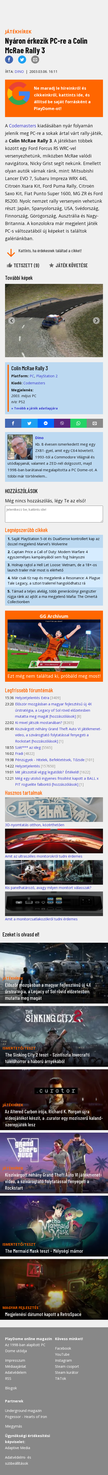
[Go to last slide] (11, 320)
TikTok (60, 1378)
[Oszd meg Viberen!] (62, 423)
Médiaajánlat (15, 1366)
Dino (19, 71)
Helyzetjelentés (27, 766)
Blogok (11, 1388)
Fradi (19, 753)
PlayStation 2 (47, 376)
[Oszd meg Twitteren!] (22, 60)
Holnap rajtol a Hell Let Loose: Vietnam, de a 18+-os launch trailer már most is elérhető (52, 567)
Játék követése (71, 265)
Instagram (63, 1360)
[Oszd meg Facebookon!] (9, 60)
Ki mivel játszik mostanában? (38, 722)
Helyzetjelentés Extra (32, 697)
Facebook (63, 1348)
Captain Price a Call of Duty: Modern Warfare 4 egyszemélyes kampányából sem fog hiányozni (48, 554)
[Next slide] (96, 320)
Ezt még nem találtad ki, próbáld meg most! (54, 676)
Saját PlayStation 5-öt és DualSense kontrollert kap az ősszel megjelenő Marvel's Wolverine (53, 541)
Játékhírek (18, 32)
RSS (8, 1378)
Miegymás (13, 1426)
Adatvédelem (15, 1372)
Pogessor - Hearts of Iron (26, 1416)
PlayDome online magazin (28, 1338)
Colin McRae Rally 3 (29, 368)
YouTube (62, 1354)
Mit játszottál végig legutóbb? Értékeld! (47, 772)
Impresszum (15, 1360)
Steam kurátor (66, 1372)
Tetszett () (26, 265)
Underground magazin (23, 1410)
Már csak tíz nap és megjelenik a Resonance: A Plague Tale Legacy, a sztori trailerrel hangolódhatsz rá (54, 580)
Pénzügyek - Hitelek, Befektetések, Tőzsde (50, 759)
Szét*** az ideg (28, 747)
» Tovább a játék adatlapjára (34, 408)
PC (32, 376)
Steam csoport (67, 1366)
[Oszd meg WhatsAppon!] (78, 423)
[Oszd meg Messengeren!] (46, 423)
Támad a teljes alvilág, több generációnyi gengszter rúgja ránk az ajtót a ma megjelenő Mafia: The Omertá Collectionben (52, 596)
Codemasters (22, 126)
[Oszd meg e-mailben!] (35, 60)
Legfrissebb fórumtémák (29, 690)
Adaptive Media (17, 1447)
